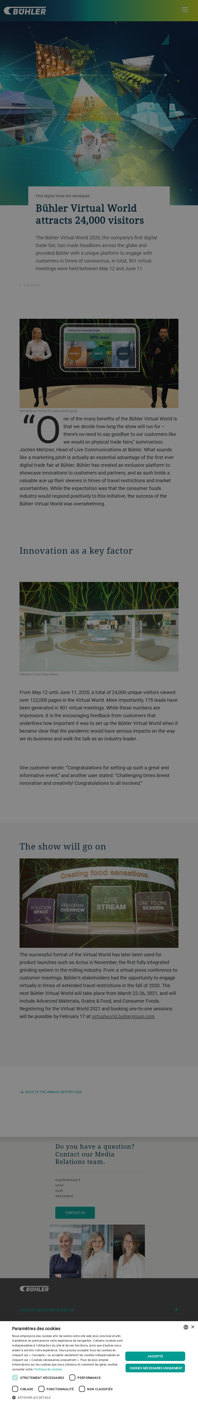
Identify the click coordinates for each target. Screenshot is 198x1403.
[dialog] (99, 1362)
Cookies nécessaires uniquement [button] (156, 1368)
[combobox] (186, 1327)
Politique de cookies (48, 1369)
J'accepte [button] (155, 1356)
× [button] (192, 1327)
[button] (68, 1397)
